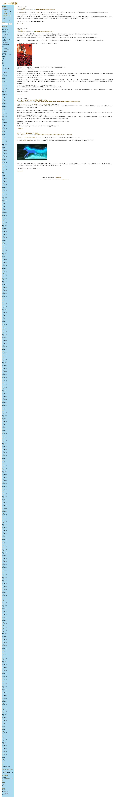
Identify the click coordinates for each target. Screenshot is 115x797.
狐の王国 (4, 777)
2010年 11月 (4, 539)
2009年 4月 (4, 599)
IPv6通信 (4, 53)
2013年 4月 (4, 449)
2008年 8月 (4, 623)
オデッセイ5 (5, 34)
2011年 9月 (4, 508)
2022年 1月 (4, 128)
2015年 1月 (4, 387)
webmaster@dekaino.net (63, 179)
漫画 (3, 63)
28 (3, 18)
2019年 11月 (4, 206)
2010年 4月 (4, 561)
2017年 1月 (4, 312)
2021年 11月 (4, 134)
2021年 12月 (4, 131)
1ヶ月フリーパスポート (7, 39)
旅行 (3, 46)
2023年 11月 (4, 109)
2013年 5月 (4, 446)
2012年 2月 (4, 493)
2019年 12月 (4, 203)
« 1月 (4, 20)
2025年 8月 (4, 88)
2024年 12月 (4, 97)
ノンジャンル (5, 27)
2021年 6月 (4, 150)
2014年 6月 (4, 405)
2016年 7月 (4, 331)
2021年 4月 (4, 156)
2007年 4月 (4, 673)
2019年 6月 (4, 222)
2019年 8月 (4, 215)
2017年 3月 (4, 306)
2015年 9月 (4, 362)
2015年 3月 (4, 380)
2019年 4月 (4, 228)
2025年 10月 (4, 81)
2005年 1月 (4, 757)
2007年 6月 (4, 667)
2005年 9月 (4, 732)
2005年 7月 (4, 739)
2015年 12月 (4, 352)
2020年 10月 (4, 175)
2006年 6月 (4, 704)
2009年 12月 (4, 574)
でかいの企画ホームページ (7, 773)
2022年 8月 (4, 122)
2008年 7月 (4, 627)
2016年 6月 (4, 334)
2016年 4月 (4, 340)
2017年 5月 (4, 299)
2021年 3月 (4, 159)
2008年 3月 (4, 639)
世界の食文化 (5, 42)
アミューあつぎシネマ (22, 104)
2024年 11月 (4, 100)
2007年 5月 (4, 670)
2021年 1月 (4, 166)
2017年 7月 (4, 293)
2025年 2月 (4, 94)
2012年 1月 (4, 496)
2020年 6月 (4, 187)
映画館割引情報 (5, 44)
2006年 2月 (4, 717)
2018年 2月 (4, 271)
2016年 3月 (4, 343)
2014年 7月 (4, 402)
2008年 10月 (4, 617)
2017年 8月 (4, 290)
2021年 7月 (4, 147)
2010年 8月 (4, 549)
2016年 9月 (4, 324)
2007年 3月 (4, 676)
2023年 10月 (4, 113)
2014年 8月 (4, 399)
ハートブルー (38, 12)
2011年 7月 (4, 514)
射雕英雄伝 (4, 36)
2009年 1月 (4, 608)
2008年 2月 (4, 642)
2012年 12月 (4, 461)
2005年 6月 (4, 742)
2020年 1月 (4, 200)
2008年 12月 (4, 611)
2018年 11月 (4, 243)
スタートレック (5, 32)
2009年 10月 (4, 580)
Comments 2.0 (6, 791)
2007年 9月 (4, 658)
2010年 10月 (4, 542)
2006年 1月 (4, 720)
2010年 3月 (4, 564)
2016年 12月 (4, 315)
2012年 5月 (4, 483)
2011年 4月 (4, 524)
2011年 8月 (4, 511)
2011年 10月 (4, 505)
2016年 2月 (4, 346)
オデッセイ (20, 30)
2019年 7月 (4, 218)
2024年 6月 (4, 103)
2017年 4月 (4, 303)
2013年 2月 (4, 455)
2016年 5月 (4, 337)
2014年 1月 (4, 421)
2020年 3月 (4, 194)
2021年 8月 (4, 144)
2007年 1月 (4, 683)
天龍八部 (4, 37)
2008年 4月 (4, 636)
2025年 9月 (4, 85)
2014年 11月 (4, 393)
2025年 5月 (4, 91)
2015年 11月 (4, 356)
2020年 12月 (4, 169)
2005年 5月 (4, 745)
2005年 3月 (4, 751)
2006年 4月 (4, 711)
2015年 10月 (4, 359)
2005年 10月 (4, 729)
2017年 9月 (4, 287)
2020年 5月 (4, 190)
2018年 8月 (4, 253)
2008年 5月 (4, 633)
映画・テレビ (23, 9)
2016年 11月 (4, 318)
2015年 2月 (4, 384)
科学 (3, 60)
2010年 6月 (4, 555)
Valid (5, 793)
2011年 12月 (4, 499)
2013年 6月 (4, 443)
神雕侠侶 (4, 40)
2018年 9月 (4, 250)
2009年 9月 (4, 583)
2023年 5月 (4, 116)
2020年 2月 (4, 197)
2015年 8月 (4, 365)
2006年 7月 (4, 701)
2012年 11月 (4, 465)
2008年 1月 (4, 645)
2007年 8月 (4, 661)
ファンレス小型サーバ (7, 49)
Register (3, 785)
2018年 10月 (4, 247)
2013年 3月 (4, 452)
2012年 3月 (4, 489)
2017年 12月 (4, 278)
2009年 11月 (4, 577)
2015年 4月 (4, 377)
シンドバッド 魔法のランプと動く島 (28, 133)
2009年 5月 (4, 595)
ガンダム (4, 31)
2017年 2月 (4, 309)
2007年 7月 (4, 664)
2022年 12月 (4, 119)
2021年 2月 (4, 162)
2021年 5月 (4, 153)
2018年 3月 (4, 268)
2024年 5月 (4, 106)
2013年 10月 (4, 430)
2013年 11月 (4, 427)
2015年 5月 (4, 374)
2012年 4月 (4, 486)
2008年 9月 (4, 620)
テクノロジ (4, 48)
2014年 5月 (4, 408)
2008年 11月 (4, 614)
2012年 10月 (4, 468)
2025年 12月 (4, 78)
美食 (3, 62)
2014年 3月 (4, 415)
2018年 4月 (4, 265)
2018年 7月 (4, 256)
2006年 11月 (4, 689)
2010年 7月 (4, 552)
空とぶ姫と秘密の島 (26, 140)
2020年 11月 (4, 172)
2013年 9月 (4, 433)
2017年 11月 (4, 281)
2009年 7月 (4, 589)
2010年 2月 (4, 567)
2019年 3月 (4, 231)
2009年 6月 (4, 592)
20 (10, 15)
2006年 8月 (4, 698)
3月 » (10, 20)
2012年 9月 (4, 471)
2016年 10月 (4, 321)
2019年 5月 (4, 225)
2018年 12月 (4, 240)
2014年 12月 (4, 390)
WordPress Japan (5, 794)
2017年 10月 (4, 284)
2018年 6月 (4, 259)
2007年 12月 (4, 648)
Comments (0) (20, 23)
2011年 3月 (4, 527)
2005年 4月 (4, 748)
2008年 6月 (4, 630)
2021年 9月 (4, 141)
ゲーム (3, 66)
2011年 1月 (4, 533)
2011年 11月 (4, 502)
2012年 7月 (4, 477)
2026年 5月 (4, 72)
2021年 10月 (4, 137)
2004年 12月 (4, 760)
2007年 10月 (4, 655)
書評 (3, 58)
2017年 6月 (4, 296)
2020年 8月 (4, 181)
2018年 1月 (4, 275)
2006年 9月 (4, 695)
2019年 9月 (4, 212)
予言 (3, 65)
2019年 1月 (4, 237)
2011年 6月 (4, 518)
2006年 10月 (4, 692)
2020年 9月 (4, 178)
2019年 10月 (4, 209)
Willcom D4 (4, 51)
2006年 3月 (4, 714)
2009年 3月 (4, 602)
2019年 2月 (4, 234)
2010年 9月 (4, 546)
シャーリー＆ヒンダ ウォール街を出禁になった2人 (32, 100)
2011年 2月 (4, 530)
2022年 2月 (4, 125)
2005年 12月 (4, 723)
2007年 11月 (4, 651)
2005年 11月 (4, 726)
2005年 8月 (4, 736)
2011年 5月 (4, 521)
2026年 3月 (4, 75)
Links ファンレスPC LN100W (6, 55)
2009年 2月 (4, 605)
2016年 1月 (4, 349)
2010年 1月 (4, 570)
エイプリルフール (6, 68)
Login (3, 784)
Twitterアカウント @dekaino (6, 767)
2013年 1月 (4, 458)
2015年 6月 (4, 371)
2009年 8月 (4, 586)
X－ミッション (21, 8)
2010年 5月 (4, 558)
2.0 (4, 789)
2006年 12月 (4, 686)
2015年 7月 (4, 368)
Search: (3, 22)
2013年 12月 (4, 424)
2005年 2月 (4, 754)
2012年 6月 (4, 480)
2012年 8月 (4, 474)
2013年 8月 (4, 437)
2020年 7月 (4, 184)
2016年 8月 (4, 328)
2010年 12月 (4, 536)
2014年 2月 (4, 418)
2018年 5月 (4, 262)
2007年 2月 (4, 679)
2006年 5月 (4, 707)
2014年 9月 (4, 396)
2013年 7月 (4, 440)
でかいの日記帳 (9, 3)
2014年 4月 (4, 412)
